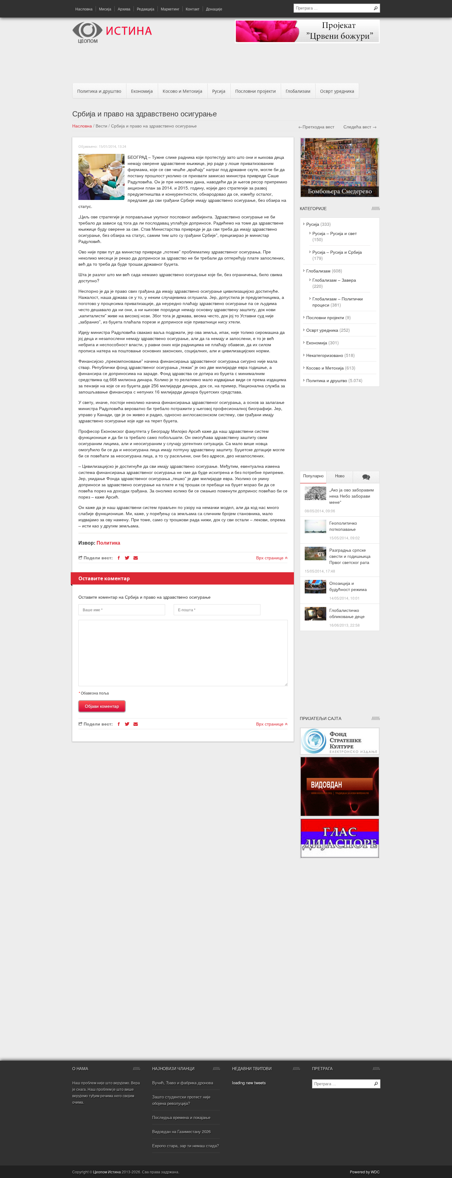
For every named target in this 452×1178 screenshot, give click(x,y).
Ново (339, 476)
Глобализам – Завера (334, 280)
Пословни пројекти (255, 91)
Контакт (193, 8)
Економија (142, 91)
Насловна (84, 8)
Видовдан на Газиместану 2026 (181, 1131)
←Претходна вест (316, 126)
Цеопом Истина (107, 1171)
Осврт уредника (337, 91)
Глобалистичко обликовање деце (347, 613)
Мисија (105, 8)
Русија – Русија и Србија (337, 252)
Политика (108, 542)
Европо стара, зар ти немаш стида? (185, 1146)
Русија (218, 91)
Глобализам (298, 91)
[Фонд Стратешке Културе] (340, 753)
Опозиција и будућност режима (348, 586)
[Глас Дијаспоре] (340, 857)
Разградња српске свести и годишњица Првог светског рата (350, 556)
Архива (124, 8)
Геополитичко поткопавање (343, 526)
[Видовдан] (340, 815)
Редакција (145, 8)
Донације (214, 8)
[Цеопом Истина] (112, 42)
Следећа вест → (360, 126)
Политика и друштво (99, 91)
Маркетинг (170, 8)
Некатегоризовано (324, 355)
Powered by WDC (365, 1171)
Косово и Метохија (182, 91)
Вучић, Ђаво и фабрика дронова (182, 1083)
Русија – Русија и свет (334, 233)
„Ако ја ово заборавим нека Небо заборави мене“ (351, 496)
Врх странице (270, 557)
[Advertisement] (226, 65)
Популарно (313, 476)
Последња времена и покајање (181, 1117)
